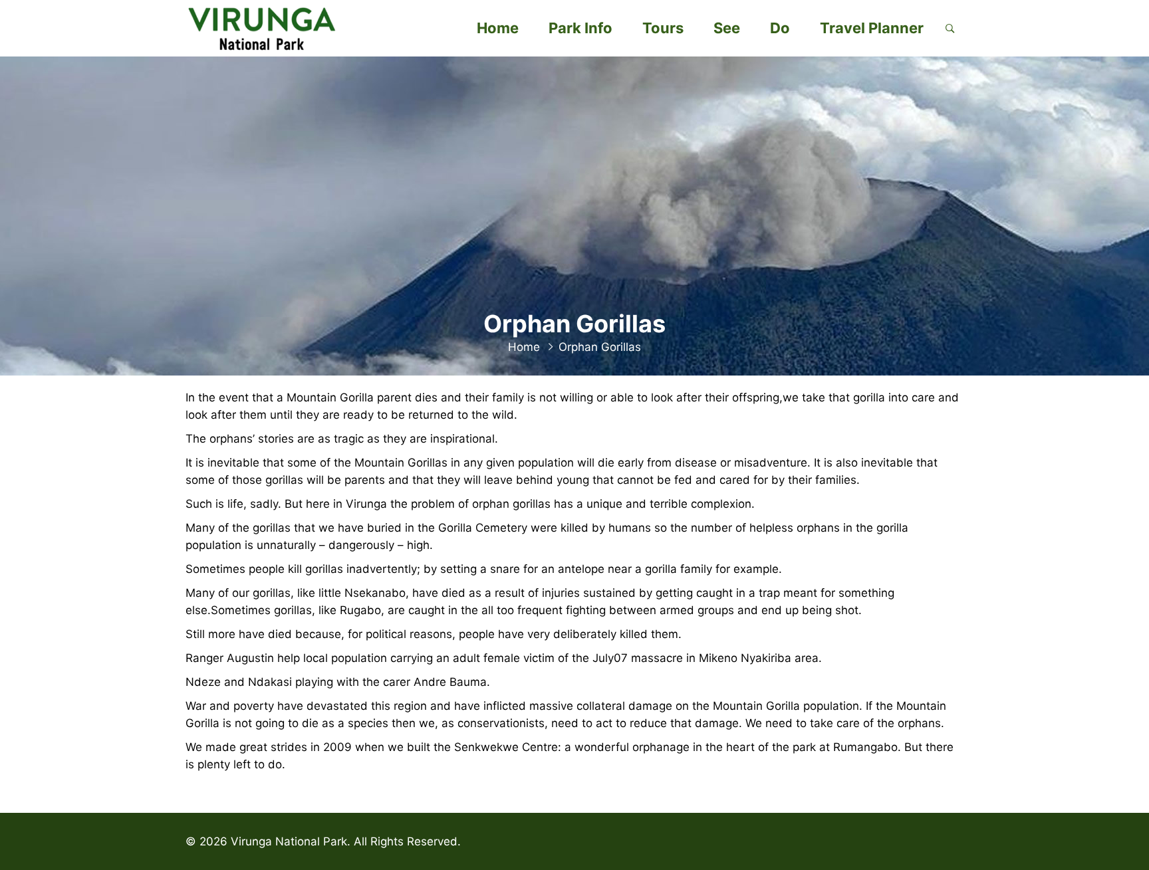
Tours (663, 28)
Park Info (580, 28)
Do (780, 28)
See (726, 28)
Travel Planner (872, 28)
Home (498, 28)
